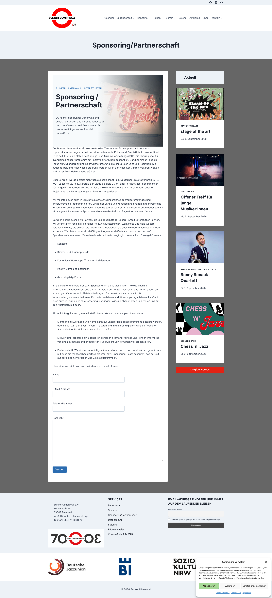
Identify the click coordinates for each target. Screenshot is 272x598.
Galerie (182, 17)
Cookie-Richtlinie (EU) (120, 534)
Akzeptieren (209, 586)
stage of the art (189, 126)
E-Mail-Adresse (175, 509)
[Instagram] (216, 2)
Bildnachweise (116, 529)
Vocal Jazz (210, 269)
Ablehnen (230, 586)
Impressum (247, 593)
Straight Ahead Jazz (191, 269)
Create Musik (187, 192)
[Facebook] (210, 2)
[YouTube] (221, 2)
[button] (266, 562)
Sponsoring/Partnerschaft (122, 515)
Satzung (112, 524)
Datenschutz (236, 593)
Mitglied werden (200, 369)
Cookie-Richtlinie (223, 593)
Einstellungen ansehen (254, 586)
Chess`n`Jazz (194, 346)
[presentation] (200, 104)
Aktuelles (194, 17)
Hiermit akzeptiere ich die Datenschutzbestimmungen (196, 519)
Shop (206, 17)
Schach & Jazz (188, 341)
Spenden (113, 510)
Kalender (109, 17)
